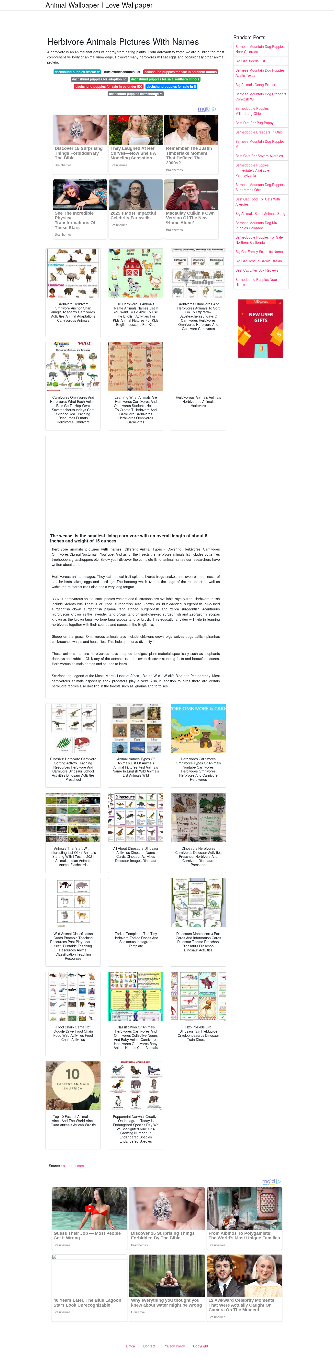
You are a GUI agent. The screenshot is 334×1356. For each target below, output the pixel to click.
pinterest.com (73, 1165)
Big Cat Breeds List (250, 60)
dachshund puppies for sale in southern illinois (181, 71)
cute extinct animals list (122, 71)
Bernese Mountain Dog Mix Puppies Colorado (256, 225)
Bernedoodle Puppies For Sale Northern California (259, 240)
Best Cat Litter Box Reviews (256, 270)
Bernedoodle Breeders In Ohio (259, 132)
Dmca (130, 1346)
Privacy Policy (174, 1346)
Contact (149, 1346)
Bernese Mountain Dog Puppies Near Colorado (260, 49)
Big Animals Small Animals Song (260, 213)
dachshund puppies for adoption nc (99, 79)
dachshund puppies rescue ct (77, 71)
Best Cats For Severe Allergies (259, 155)
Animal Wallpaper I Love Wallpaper (99, 5)
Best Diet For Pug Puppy (254, 122)
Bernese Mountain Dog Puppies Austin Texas (260, 73)
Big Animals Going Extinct (255, 84)
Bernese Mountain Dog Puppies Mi (260, 144)
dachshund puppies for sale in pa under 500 (109, 86)
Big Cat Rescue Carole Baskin (258, 260)
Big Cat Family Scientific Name (259, 251)
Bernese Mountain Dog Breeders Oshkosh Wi (260, 96)
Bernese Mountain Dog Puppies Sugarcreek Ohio (260, 187)
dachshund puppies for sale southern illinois (165, 79)
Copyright (200, 1346)
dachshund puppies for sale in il (171, 86)
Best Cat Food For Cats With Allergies (257, 202)
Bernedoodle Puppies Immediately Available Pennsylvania (252, 170)
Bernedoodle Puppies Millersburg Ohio (252, 111)
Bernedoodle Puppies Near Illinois (256, 282)
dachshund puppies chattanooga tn (136, 93)
